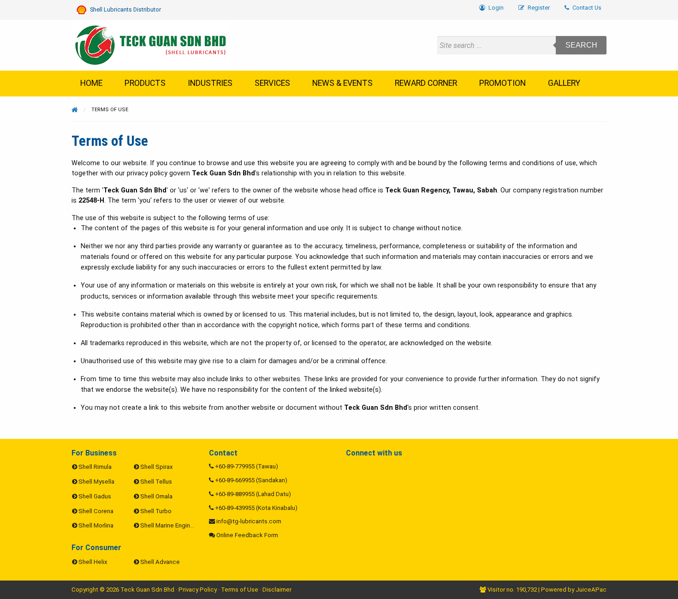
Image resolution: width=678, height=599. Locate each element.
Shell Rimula (95, 466)
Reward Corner (426, 83)
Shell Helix (92, 561)
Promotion (502, 83)
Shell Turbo (156, 511)
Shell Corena (95, 511)
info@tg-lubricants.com (248, 521)
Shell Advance (160, 561)
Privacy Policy (197, 589)
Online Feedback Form (247, 535)
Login (495, 7)
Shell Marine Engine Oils (172, 525)
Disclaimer (276, 589)
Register (538, 7)
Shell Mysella (96, 481)
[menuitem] (583, 8)
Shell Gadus (94, 496)
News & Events (342, 83)
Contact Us (586, 7)
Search (581, 45)
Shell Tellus (156, 481)
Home (91, 83)
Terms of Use (239, 589)
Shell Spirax (156, 466)
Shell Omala (156, 496)
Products (145, 83)
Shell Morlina (95, 525)
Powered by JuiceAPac (574, 589)
